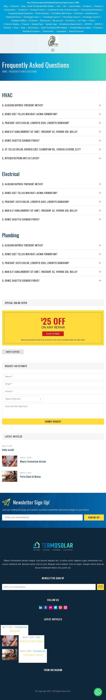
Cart (58, 6)
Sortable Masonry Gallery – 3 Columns (86, 27)
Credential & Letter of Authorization (63, 9)
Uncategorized (21, 627)
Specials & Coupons (31, 31)
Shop (16, 27)
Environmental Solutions (91, 9)
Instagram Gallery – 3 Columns (25, 20)
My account (45, 20)
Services (7, 27)
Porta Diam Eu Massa (30, 476)
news (38, 637)
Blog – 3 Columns (11, 6)
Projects (25, 24)
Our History (70, 20)
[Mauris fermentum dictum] (9, 457)
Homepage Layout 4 (91, 17)
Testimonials (47, 31)
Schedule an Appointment (70, 24)
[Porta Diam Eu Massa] (9, 472)
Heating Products (13, 17)
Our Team (82, 20)
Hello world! (8, 450)
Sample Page (37, 24)
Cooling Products (37, 9)
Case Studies (74, 6)
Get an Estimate (42, 13)
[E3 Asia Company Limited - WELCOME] (53, 41)
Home (4, 71)
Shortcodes (33, 27)
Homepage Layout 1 (32, 17)
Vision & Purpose (76, 31)
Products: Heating (11, 24)
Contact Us (23, 9)
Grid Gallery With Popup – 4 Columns (67, 13)
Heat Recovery (91, 13)
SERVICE (88, 24)
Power (92, 20)
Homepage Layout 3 (71, 17)
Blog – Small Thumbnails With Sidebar (38, 6)
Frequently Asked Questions (20, 13)
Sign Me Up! (94, 517)
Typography (61, 31)
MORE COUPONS (12, 351)
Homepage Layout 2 (51, 17)
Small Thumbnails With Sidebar (54, 27)
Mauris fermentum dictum (33, 461)
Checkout (87, 6)
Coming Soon (10, 9)
